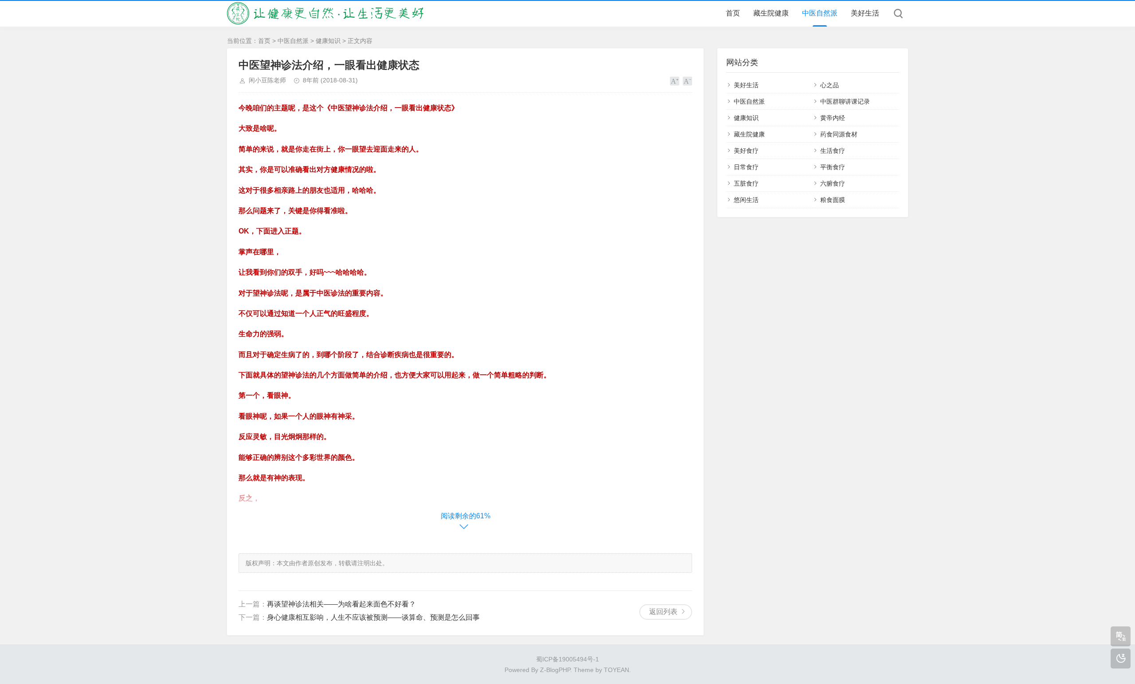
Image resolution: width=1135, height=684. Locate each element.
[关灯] (1121, 658)
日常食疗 (746, 167)
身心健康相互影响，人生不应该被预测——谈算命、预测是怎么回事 (373, 617)
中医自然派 (820, 13)
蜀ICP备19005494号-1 (567, 659)
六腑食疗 (832, 183)
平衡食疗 (832, 167)
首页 (733, 13)
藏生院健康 (771, 13)
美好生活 (865, 13)
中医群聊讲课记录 (845, 101)
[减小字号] (687, 81)
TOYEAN (616, 669)
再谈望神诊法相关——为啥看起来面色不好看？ (341, 604)
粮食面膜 (832, 199)
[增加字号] (674, 81)
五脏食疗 (746, 183)
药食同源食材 (838, 134)
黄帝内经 (832, 117)
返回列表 (663, 611)
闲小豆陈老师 (267, 80)
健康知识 (328, 40)
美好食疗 (746, 150)
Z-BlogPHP (555, 669)
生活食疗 (832, 150)
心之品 (829, 85)
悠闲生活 (746, 199)
